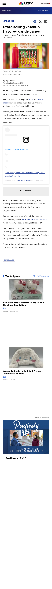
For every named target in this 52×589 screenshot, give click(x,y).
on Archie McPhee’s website (34, 219)
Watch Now (45, 3)
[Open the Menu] (4, 4)
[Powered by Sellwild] (45, 417)
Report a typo (9, 260)
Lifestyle (9, 21)
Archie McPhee (24, 180)
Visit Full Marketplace (41, 276)
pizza (31, 99)
